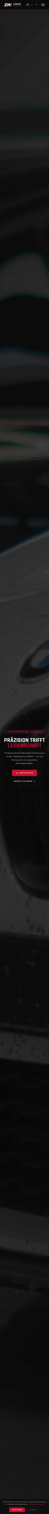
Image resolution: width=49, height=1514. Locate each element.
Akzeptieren (17, 1510)
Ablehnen (33, 1510)
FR (32, 4)
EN (36, 4)
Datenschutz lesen (37, 1504)
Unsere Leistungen (23, 781)
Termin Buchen (26, 773)
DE (28, 4)
